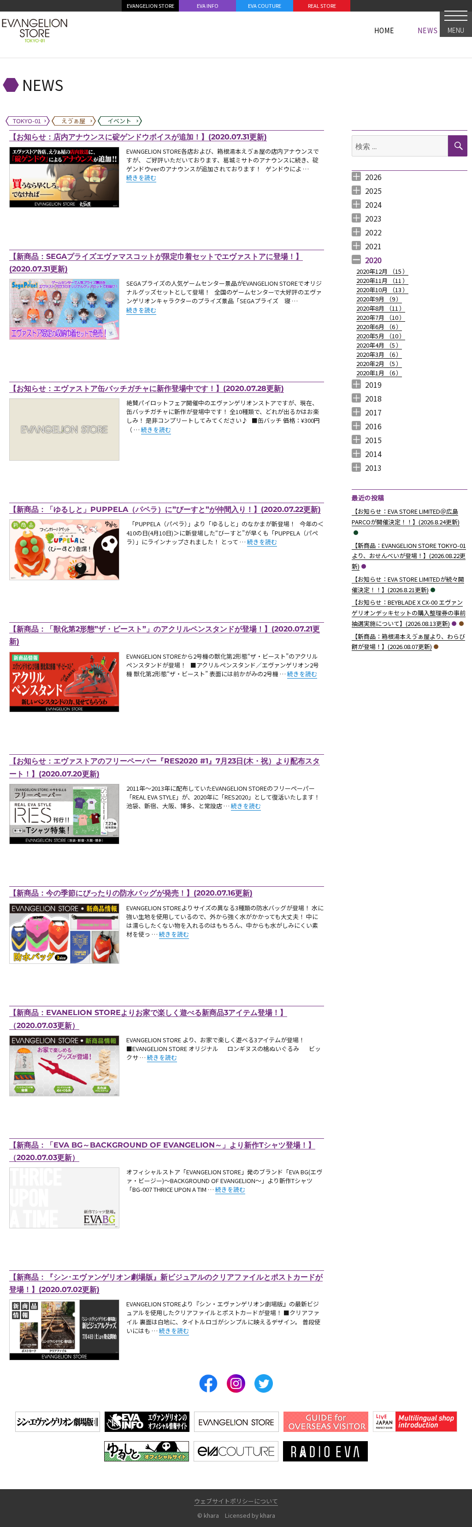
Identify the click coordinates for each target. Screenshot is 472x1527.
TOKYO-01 (363, 566)
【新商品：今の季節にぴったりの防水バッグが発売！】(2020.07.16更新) (131, 893)
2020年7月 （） (380, 317)
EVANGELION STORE (150, 5)
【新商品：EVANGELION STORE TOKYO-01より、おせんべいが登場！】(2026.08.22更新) (409, 556)
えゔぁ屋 (461, 623)
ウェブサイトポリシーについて (236, 1501)
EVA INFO (207, 5)
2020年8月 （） (380, 308)
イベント (356, 532)
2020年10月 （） (382, 289)
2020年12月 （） (382, 271)
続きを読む (141, 177)
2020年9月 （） (379, 299)
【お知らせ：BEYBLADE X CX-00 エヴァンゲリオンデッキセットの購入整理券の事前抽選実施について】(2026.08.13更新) (409, 613)
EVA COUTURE (264, 5)
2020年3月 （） (379, 354)
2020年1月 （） (379, 372)
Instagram (236, 1383)
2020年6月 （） (379, 326)
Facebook (208, 1383)
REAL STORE (322, 5)
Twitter (263, 1383)
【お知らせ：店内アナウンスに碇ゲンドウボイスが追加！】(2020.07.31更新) (138, 136)
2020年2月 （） (379, 363)
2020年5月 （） (380, 335)
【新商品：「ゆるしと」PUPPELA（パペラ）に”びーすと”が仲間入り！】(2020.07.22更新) (165, 509)
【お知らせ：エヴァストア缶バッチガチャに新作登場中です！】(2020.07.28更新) (146, 388)
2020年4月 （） (379, 345)
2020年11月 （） (382, 280)
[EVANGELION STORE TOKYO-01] (34, 30)
